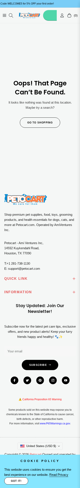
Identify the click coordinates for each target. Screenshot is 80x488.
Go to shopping (40, 122)
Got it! (16, 480)
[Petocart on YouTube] (66, 380)
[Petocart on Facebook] (14, 380)
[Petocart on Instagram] (53, 380)
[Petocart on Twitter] (27, 380)
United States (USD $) (41, 446)
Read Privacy (58, 474)
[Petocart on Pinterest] (40, 380)
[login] (60, 15)
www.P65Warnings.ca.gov (55, 423)
